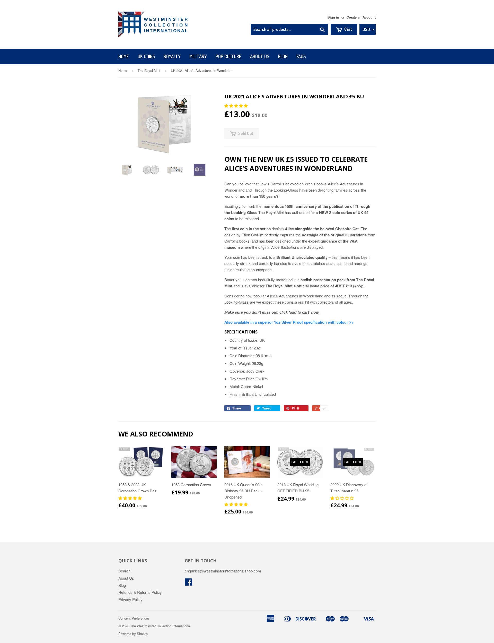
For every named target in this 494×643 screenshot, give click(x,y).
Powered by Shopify (133, 633)
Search (124, 570)
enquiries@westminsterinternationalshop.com (223, 570)
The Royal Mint (149, 70)
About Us (259, 56)
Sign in (333, 17)
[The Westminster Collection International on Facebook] (188, 583)
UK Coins (146, 56)
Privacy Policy (130, 599)
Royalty (172, 56)
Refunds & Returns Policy (140, 592)
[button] (236, 105)
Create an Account (361, 17)
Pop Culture (228, 56)
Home (123, 56)
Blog (283, 56)
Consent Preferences (134, 618)
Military (198, 56)
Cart (347, 29)
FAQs (301, 56)
